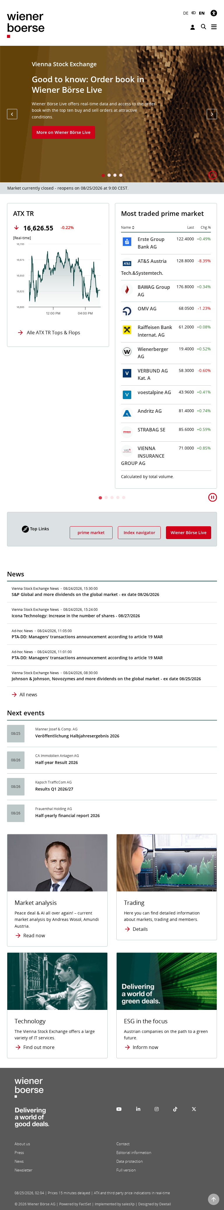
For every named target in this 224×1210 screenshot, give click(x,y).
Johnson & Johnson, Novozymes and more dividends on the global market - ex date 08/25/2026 (106, 678)
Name (126, 227)
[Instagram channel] (157, 1109)
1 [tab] (103, 175)
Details (140, 929)
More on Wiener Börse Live (63, 132)
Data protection (129, 1161)
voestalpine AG (154, 392)
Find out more (39, 1047)
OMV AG (147, 308)
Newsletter (23, 1170)
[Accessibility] (214, 13)
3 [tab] (115, 175)
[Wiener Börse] (25, 24)
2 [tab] (109, 175)
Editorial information (133, 1152)
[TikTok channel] (175, 1109)
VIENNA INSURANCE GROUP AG (142, 455)
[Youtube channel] (119, 1109)
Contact (123, 1143)
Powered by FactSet (75, 1204)
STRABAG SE (151, 429)
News (19, 1161)
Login (193, 27)
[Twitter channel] (194, 1109)
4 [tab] (121, 175)
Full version (126, 1170)
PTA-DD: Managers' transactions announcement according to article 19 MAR (87, 636)
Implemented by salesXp (114, 1204)
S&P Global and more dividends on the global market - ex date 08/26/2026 (85, 594)
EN (202, 13)
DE (185, 13)
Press (19, 1152)
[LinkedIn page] (138, 1109)
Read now (34, 935)
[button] (12, 114)
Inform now (145, 1047)
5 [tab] (124, 498)
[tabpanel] (112, 114)
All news (28, 694)
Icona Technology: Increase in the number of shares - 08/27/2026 (76, 615)
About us (22, 1143)
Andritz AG (150, 411)
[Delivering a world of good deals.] (32, 1119)
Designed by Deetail (154, 1204)
